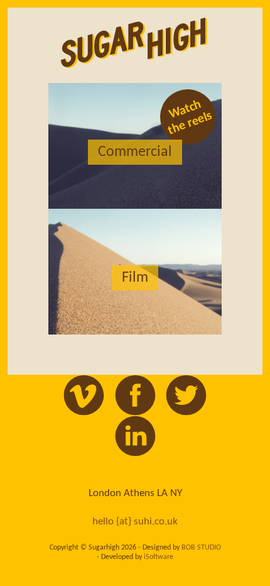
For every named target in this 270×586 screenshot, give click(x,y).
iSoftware (158, 557)
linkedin (135, 436)
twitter (186, 395)
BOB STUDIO (201, 547)
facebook (135, 395)
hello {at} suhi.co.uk (135, 521)
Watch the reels (189, 117)
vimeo (83, 395)
